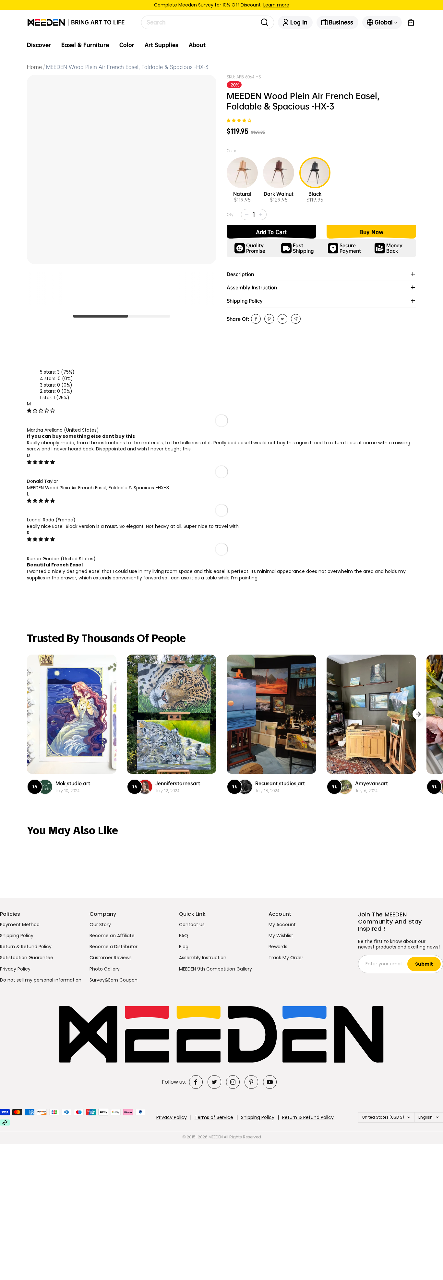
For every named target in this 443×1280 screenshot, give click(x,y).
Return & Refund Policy (26, 946)
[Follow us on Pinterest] (251, 1082)
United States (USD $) (383, 1117)
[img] (41, 410)
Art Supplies (161, 45)
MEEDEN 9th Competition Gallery (215, 969)
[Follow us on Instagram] (232, 1082)
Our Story (100, 924)
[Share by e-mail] (296, 319)
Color (126, 45)
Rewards (278, 946)
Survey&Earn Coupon (114, 980)
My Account (282, 924)
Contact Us (192, 924)
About (197, 45)
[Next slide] (418, 714)
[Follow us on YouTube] (269, 1082)
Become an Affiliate (112, 935)
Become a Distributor (114, 946)
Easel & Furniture (85, 45)
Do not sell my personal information (40, 980)
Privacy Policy (15, 969)
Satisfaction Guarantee (26, 957)
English (425, 1117)
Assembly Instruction (202, 957)
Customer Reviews (111, 957)
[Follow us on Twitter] (214, 1082)
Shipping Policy (16, 935)
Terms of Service (214, 1117)
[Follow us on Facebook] (195, 1082)
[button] (239, 120)
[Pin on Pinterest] (269, 319)
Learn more (276, 5)
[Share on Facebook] (256, 319)
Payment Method (20, 924)
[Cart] (411, 22)
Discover (39, 45)
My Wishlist (281, 935)
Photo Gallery (105, 969)
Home (34, 67)
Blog (183, 946)
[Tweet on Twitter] (282, 319)
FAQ (183, 935)
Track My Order (286, 957)
